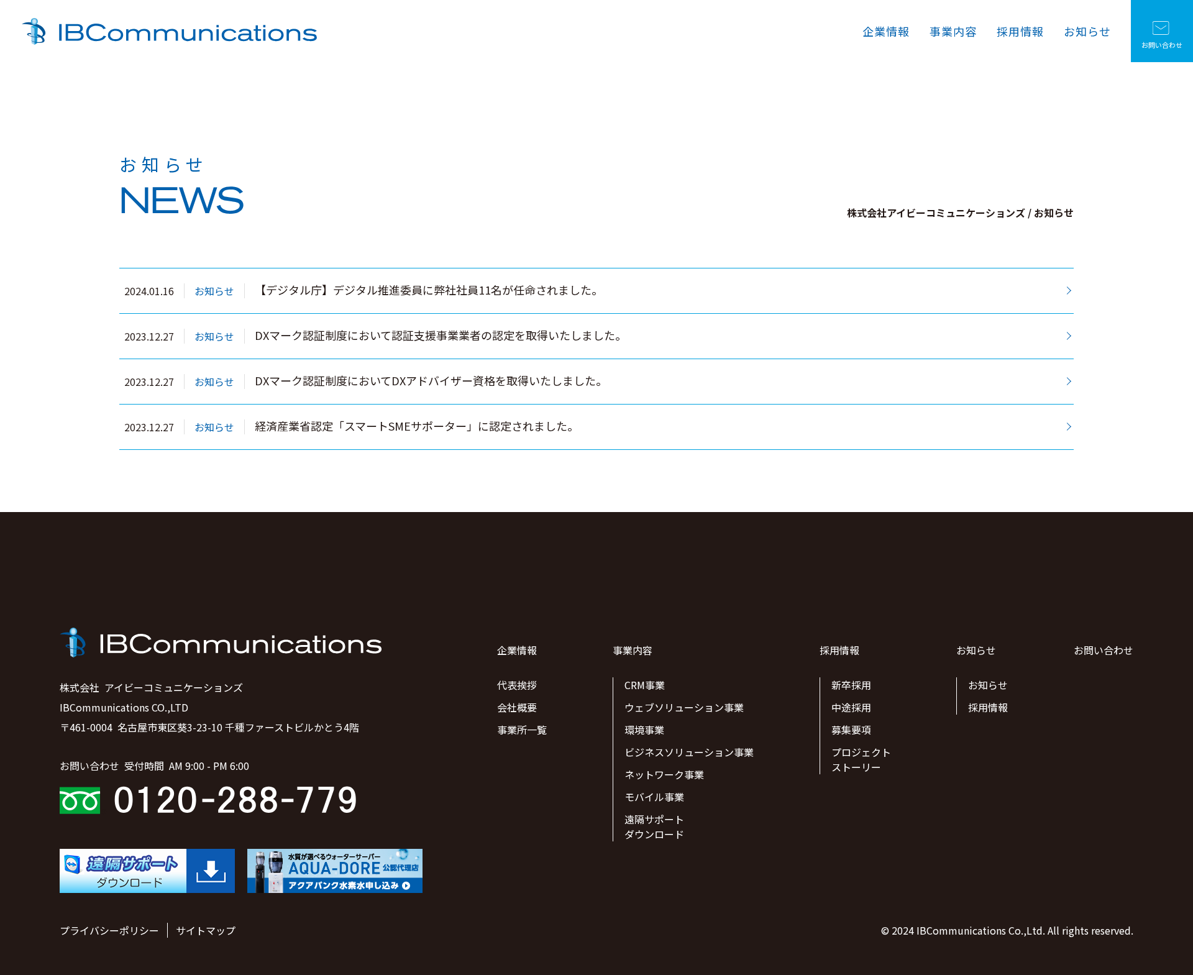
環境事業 (644, 729)
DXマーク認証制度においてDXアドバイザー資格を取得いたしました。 (431, 380)
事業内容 (953, 31)
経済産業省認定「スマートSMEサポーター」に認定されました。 (416, 426)
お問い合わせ (1161, 45)
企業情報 (886, 31)
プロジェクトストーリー (861, 759)
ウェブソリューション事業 (684, 707)
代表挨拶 (517, 684)
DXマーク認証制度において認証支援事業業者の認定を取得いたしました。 (440, 335)
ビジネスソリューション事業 (689, 751)
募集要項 (851, 729)
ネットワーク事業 (664, 774)
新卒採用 (851, 684)
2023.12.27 (149, 336)
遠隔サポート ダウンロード (654, 826)
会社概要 (517, 707)
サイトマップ (205, 930)
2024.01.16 (149, 290)
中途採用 (851, 707)
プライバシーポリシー (109, 930)
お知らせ (1087, 31)
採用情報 (1020, 31)
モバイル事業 (654, 796)
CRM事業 (644, 684)
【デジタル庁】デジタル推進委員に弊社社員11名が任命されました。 (429, 290)
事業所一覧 (522, 729)
